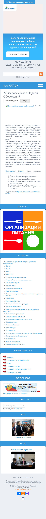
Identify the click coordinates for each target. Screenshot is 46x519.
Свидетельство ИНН (13, 372)
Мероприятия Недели (14, 171)
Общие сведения (12, 101)
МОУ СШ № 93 (23, 61)
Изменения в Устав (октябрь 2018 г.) (18, 369)
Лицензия (9, 357)
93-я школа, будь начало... (25, 450)
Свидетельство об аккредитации (17, 360)
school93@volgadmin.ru (23, 489)
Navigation (10, 85)
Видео (25, 101)
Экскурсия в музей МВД (23, 437)
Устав (8, 363)
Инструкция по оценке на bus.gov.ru (15, 393)
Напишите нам (24, 77)
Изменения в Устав (13, 366)
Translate (19, 409)
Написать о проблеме (18, 54)
